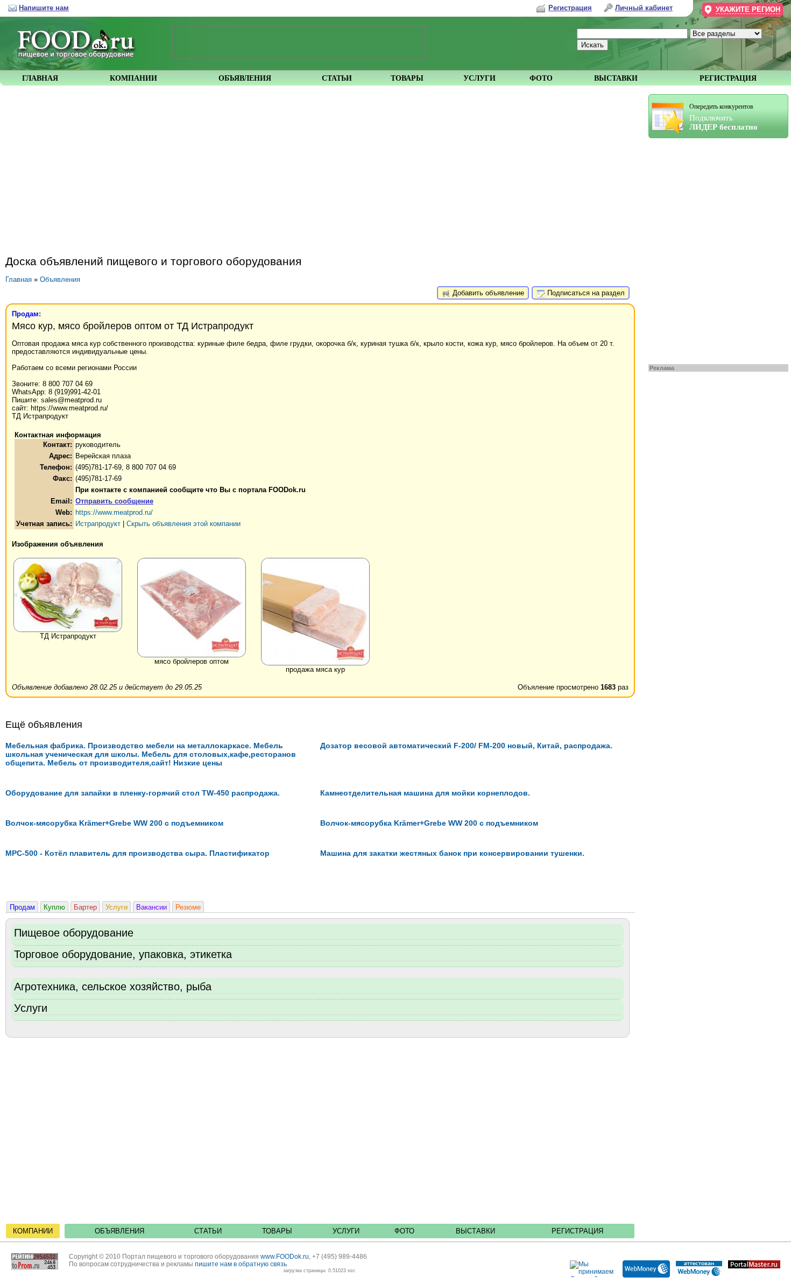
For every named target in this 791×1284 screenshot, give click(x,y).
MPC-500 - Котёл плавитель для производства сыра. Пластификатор (137, 853)
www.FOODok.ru (284, 1256)
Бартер (85, 907)
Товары (277, 1231)
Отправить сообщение (114, 501)
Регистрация (577, 1231)
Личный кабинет (644, 8)
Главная (18, 279)
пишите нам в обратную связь (241, 1264)
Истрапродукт (98, 524)
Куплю (54, 907)
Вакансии (151, 907)
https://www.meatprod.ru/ (114, 512)
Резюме (188, 907)
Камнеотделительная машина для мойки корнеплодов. (425, 793)
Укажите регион (748, 9)
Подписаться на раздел (585, 293)
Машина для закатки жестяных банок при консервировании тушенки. (452, 853)
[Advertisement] (713, 248)
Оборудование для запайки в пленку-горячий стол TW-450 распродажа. (142, 793)
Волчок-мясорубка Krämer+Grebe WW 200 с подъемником (114, 823)
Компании (33, 1231)
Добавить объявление (487, 293)
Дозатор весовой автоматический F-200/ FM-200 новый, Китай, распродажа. (466, 745)
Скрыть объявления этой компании (183, 524)
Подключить (723, 117)
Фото (404, 1231)
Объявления (60, 279)
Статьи (208, 1231)
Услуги (116, 907)
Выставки (475, 1231)
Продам (22, 907)
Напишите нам (44, 8)
